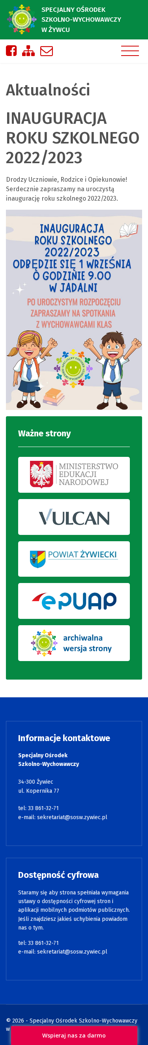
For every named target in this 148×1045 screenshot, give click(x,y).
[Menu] (130, 51)
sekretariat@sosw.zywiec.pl (72, 817)
